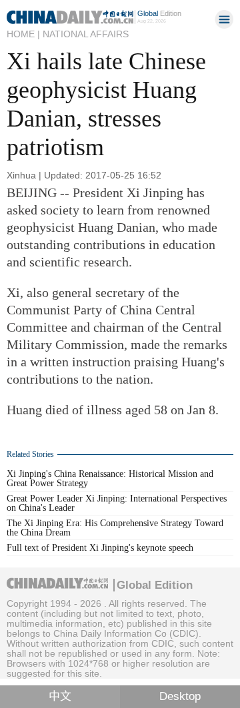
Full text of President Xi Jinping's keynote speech (100, 548)
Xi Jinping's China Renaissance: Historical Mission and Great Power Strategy (110, 478)
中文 (60, 696)
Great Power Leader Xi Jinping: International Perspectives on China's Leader (117, 503)
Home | (23, 34)
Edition (159, 13)
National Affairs (86, 34)
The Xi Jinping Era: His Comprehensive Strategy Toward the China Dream (115, 527)
